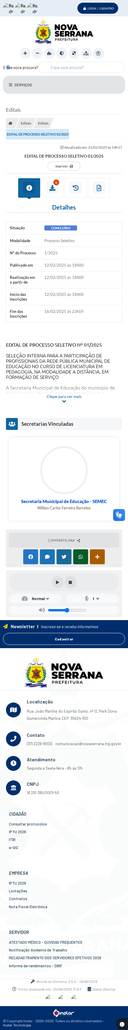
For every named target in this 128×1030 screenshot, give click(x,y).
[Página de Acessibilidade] (98, 53)
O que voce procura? (20, 67)
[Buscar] (8, 67)
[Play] (58, 582)
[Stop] (71, 582)
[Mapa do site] (86, 53)
